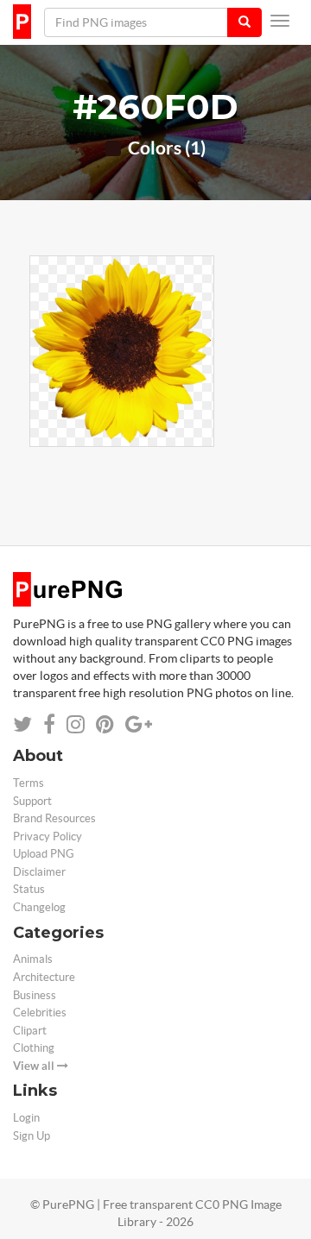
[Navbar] (280, 21)
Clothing (33, 1047)
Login (26, 1117)
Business (34, 995)
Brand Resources (54, 818)
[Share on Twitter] (22, 724)
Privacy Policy (47, 836)
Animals (33, 959)
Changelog (39, 907)
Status (29, 889)
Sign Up (31, 1135)
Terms (28, 783)
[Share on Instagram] (76, 724)
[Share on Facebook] (49, 724)
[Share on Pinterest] (105, 724)
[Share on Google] (138, 724)
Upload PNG (43, 853)
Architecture (44, 977)
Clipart (30, 1030)
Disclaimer (39, 871)
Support (32, 801)
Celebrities (40, 1012)
